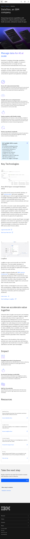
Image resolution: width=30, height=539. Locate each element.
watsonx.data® (7, 194)
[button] (25, 1)
